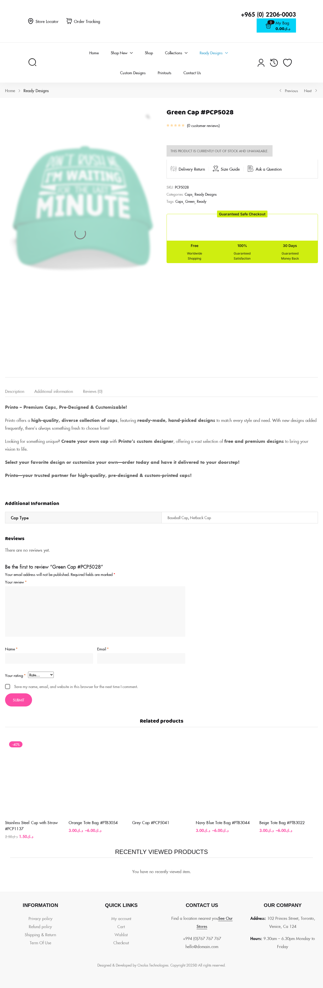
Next (308, 90)
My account (121, 918)
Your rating (15, 675)
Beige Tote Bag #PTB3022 (282, 822)
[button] (242, 214)
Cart (121, 926)
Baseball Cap (178, 517)
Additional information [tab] (53, 391)
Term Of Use (40, 942)
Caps (188, 194)
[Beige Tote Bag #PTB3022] (288, 776)
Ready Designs (36, 90)
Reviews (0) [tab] (92, 391)
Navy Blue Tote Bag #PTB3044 (223, 822)
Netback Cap (200, 517)
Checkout (121, 942)
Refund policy (40, 926)
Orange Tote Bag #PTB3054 (93, 822)
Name (11, 648)
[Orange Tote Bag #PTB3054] (98, 776)
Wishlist (121, 934)
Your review (15, 582)
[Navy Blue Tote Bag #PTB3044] (225, 776)
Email (103, 648)
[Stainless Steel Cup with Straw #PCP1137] (34, 776)
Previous (291, 90)
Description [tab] (14, 391)
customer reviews (203, 125)
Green (190, 201)
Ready (201, 201)
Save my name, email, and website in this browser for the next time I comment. (76, 686)
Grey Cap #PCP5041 (150, 822)
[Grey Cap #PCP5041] (161, 776)
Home (10, 90)
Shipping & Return (40, 934)
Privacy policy (40, 918)
